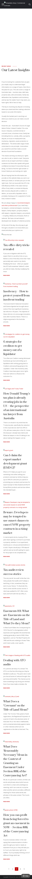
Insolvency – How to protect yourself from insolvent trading (16, 295)
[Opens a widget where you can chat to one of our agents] (25, 876)
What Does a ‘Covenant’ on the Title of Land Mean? (15, 705)
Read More (6, 275)
